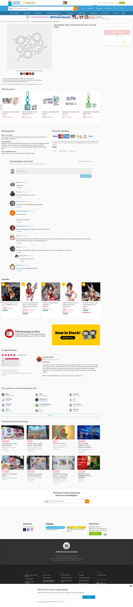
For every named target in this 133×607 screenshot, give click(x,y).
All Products (108, 8)
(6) (91, 312)
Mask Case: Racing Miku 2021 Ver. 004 (50, 112)
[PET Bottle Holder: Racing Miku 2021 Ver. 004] (30, 100)
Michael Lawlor (10, 395)
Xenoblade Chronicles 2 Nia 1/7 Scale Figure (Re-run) (90, 303)
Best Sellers (99, 8)
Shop (94, 2)
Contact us (72, 151)
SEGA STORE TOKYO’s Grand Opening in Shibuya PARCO (84, 446)
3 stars (3, 362)
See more (51, 415)
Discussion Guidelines (86, 161)
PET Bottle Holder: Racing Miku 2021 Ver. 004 (29, 112)
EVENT (30, 441)
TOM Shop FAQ (65, 575)
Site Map (81, 575)
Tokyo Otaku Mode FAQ (66, 581)
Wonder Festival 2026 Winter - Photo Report (35, 444)
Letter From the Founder (29, 582)
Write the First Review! (10, 370)
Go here (11, 147)
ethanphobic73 (44, 395)
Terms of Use (62, 151)
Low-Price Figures (14, 13)
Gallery (104, 2)
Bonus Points (93, 13)
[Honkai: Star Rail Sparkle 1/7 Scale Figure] (51, 291)
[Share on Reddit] (24, 73)
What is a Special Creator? (83, 583)
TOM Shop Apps (101, 575)
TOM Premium (29, 579)
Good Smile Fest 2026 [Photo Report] (9, 444)
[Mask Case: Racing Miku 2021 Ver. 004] (51, 100)
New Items (90, 8)
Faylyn (76, 411)
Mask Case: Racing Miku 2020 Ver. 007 (10, 112)
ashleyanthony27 (78, 406)
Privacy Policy (47, 577)
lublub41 (9, 406)
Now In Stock (104, 13)
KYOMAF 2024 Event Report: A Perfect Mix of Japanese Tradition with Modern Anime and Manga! (60, 477)
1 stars (3, 365)
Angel (8, 400)
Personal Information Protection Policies (49, 581)
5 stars (3, 358)
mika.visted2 (77, 395)
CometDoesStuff (45, 406)
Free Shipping (70, 13)
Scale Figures (38, 13)
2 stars (3, 364)
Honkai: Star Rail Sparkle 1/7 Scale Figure (50, 303)
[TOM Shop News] (25, 333)
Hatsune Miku (82, 13)
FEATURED (6, 441)
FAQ (55, 151)
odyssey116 (10, 411)
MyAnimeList (102, 583)
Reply (19, 187)
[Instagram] (31, 529)
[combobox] (44, 8)
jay (75, 400)
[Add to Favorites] (17, 93)
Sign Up (122, 3)
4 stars (3, 360)
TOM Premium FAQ (66, 577)
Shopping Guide (30, 3)
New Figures (27, 13)
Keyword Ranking (84, 580)
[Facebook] (28, 529)
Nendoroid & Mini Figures (54, 13)
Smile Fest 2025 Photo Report (9, 475)
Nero (44, 359)
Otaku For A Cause (59, 443)
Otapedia (110, 2)
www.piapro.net (26, 84)
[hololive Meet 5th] (66, 17)
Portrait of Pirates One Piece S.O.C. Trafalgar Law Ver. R (10, 303)
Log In (117, 2)
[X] (24, 529)
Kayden (42, 411)
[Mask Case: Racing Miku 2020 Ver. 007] (10, 100)
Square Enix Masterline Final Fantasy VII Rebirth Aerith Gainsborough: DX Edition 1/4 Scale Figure (30, 304)
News (99, 2)
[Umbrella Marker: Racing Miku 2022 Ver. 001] (91, 100)
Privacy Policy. (61, 601)
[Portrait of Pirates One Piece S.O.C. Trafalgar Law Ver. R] (10, 291)
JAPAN (55, 441)
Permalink (56, 359)
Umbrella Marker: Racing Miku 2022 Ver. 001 (91, 112)
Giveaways (115, 13)
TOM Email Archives (84, 577)
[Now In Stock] (76, 334)
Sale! (83, 8)
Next (100, 107)
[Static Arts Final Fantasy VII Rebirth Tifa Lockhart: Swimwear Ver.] (71, 291)
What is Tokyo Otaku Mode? (31, 575)
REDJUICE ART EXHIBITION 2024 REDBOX (84, 476)
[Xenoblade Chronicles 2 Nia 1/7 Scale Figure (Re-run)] (91, 291)
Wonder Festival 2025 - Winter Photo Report (35, 475)
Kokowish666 (44, 400)
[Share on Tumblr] (21, 73)
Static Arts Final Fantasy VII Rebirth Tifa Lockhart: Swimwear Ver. (70, 304)
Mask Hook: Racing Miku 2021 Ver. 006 (71, 112)
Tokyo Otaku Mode (65, 3)
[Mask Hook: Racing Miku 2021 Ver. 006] (71, 100)
